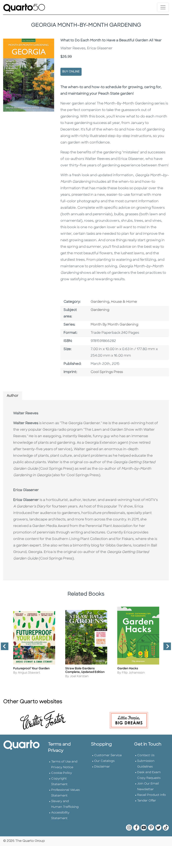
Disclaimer (102, 766)
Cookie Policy (61, 773)
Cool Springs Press (107, 372)
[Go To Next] (165, 648)
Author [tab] (12, 396)
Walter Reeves (25, 413)
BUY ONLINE (71, 71)
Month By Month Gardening (114, 324)
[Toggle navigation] (163, 7)
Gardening (100, 310)
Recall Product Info (151, 795)
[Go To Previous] (3, 648)
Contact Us (145, 755)
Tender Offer (146, 800)
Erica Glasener (26, 490)
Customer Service (108, 755)
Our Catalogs (104, 761)
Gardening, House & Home (114, 302)
